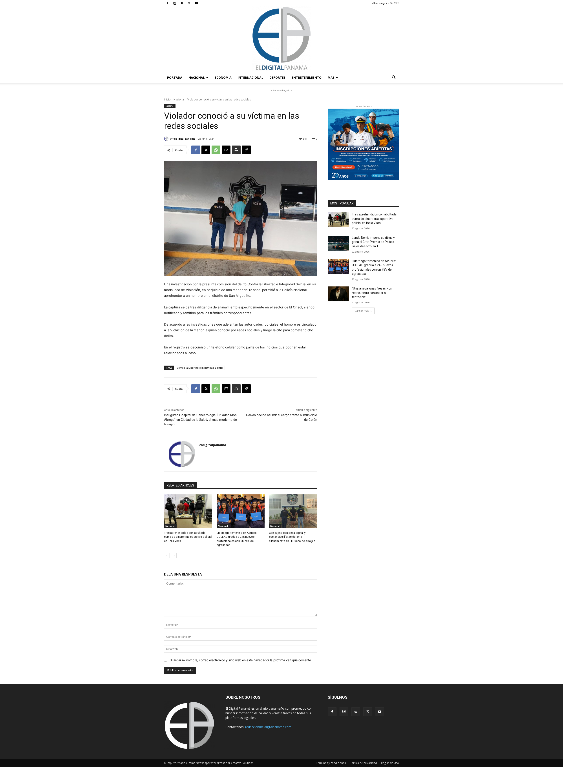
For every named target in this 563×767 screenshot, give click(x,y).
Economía (223, 77)
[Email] (226, 150)
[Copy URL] (246, 150)
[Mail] (182, 3)
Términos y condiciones (331, 763)
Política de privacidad (363, 763)
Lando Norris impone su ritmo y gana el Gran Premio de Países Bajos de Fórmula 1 (373, 242)
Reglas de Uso (390, 763)
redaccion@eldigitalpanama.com (268, 727)
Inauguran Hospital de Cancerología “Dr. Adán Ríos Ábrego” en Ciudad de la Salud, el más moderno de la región (200, 419)
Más (331, 77)
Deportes (277, 77)
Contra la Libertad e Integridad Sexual (200, 367)
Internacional (250, 77)
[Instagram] (174, 3)
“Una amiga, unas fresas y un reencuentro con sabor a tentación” (372, 293)
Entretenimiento (307, 77)
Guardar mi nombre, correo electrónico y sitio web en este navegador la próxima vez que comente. (241, 660)
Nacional (196, 77)
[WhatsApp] (216, 150)
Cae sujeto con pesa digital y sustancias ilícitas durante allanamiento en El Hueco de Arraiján (292, 536)
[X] (189, 3)
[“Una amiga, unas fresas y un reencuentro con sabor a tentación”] (338, 293)
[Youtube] (196, 3)
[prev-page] (167, 555)
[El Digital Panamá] (281, 39)
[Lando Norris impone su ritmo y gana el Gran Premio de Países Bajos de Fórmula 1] (338, 243)
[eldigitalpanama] (167, 139)
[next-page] (174, 555)
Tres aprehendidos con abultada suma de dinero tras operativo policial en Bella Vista (188, 536)
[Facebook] (167, 3)
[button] (393, 78)
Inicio (167, 99)
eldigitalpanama (184, 138)
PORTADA (174, 77)
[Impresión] (236, 150)
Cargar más (362, 311)
